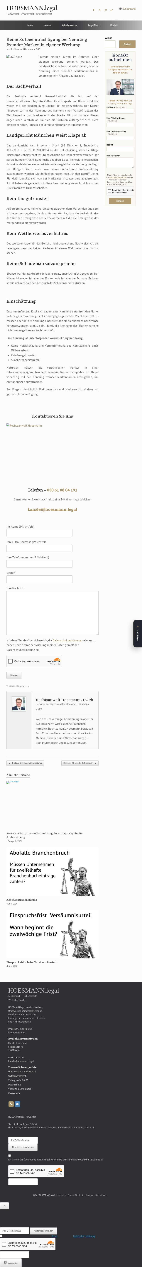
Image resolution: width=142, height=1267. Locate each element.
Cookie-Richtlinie (76, 1195)
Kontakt (114, 25)
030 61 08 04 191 (62, 490)
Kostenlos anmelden (43, 1230)
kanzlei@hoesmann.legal (52, 509)
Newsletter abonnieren (23, 1147)
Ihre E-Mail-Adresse (115, 119)
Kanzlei (47, 25)
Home (30, 25)
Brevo (59, 1159)
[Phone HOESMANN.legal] (11, 1104)
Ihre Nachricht (113, 156)
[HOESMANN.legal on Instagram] (105, 10)
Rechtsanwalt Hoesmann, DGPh (26, 49)
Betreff (109, 145)
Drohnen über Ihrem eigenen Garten (25, 763)
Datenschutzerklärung (67, 640)
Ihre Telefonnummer (116, 133)
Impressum (61, 1195)
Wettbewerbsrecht (17, 1076)
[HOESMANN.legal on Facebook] (93, 10)
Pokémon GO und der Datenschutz (80, 763)
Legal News (93, 25)
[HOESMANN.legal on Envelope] (17, 1104)
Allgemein (24, 686)
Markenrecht (14, 1093)
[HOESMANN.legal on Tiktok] (111, 10)
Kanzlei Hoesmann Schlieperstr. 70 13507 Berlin (17, 1047)
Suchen (108, 38)
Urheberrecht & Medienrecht (22, 1071)
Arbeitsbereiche (69, 25)
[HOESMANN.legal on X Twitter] (99, 10)
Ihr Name (116, 107)
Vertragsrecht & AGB (18, 1080)
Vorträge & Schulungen (19, 1089)
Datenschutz (14, 1084)
